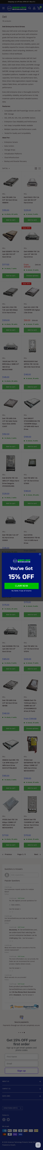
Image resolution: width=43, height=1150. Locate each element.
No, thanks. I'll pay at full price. (21, 591)
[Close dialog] (39, 554)
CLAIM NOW (21, 586)
